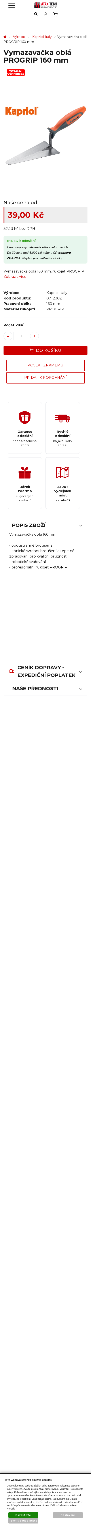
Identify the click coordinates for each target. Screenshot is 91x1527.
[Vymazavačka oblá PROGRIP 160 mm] (45, 136)
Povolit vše (23, 1515)
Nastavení (68, 1515)
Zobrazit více (15, 276)
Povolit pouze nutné (23, 1520)
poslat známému (45, 365)
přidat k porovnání (45, 377)
